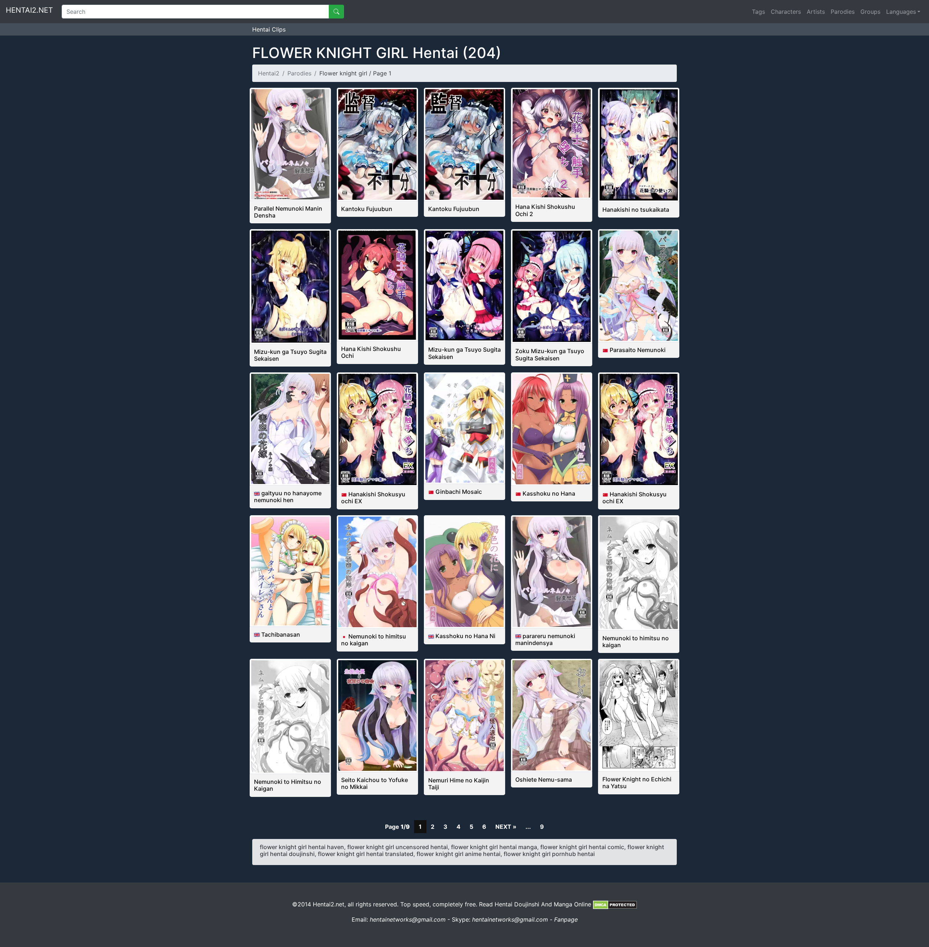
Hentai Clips (269, 29)
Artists (816, 11)
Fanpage (566, 919)
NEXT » (505, 826)
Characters (786, 11)
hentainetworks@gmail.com (408, 919)
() (376, 53)
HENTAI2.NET (29, 10)
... (528, 826)
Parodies (843, 11)
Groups (870, 11)
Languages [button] (901, 11)
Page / (397, 826)
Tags (758, 11)
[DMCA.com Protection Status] (615, 904)
